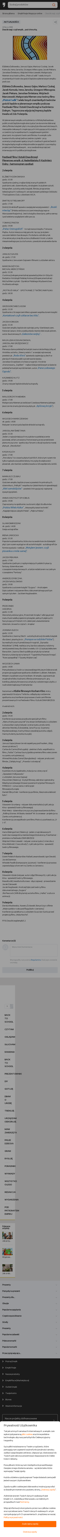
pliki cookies (27, 1434)
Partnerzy (24, 1502)
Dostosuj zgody (48, 1490)
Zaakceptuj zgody (30, 1524)
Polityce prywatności (13, 1518)
